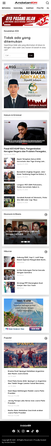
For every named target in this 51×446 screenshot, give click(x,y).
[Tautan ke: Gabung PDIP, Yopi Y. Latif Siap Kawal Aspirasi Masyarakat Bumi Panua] (9, 261)
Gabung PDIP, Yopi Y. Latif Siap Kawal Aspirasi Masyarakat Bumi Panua (31, 258)
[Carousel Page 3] (28, 241)
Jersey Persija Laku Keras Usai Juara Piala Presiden (26, 402)
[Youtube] (28, 431)
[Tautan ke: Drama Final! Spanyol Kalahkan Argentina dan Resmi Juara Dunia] (25, 355)
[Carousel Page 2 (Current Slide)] (25, 241)
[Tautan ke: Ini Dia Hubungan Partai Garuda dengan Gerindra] (9, 274)
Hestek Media (9, 442)
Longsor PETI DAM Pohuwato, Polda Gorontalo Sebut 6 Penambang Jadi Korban (29, 186)
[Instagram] (23, 431)
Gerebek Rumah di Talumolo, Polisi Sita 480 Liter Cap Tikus (32, 198)
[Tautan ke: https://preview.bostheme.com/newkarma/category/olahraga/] (45, 338)
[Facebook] (13, 431)
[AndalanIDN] (26, 3)
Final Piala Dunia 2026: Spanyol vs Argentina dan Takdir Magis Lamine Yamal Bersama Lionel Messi (27, 382)
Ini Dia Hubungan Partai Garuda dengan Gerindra (22, 232)
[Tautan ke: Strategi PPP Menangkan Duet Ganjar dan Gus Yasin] (9, 287)
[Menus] (4, 3)
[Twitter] (18, 431)
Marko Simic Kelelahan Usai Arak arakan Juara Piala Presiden (25, 411)
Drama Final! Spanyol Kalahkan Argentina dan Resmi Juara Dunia (26, 372)
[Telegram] (37, 431)
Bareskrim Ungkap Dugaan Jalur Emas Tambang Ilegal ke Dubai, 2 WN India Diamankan (31, 173)
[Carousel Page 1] (22, 241)
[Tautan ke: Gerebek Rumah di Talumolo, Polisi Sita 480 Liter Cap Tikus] (9, 201)
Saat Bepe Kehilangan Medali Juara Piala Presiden (26, 392)
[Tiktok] (32, 431)
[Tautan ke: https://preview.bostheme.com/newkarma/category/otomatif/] (45, 251)
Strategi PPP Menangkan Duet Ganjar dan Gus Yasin (30, 284)
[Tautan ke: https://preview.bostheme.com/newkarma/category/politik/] (45, 214)
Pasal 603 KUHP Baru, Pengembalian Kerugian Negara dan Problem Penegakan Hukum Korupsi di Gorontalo (25, 150)
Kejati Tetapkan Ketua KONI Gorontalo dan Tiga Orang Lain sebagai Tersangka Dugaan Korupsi (30, 160)
